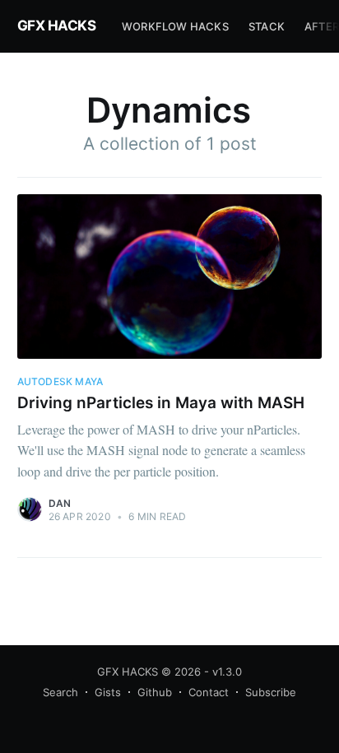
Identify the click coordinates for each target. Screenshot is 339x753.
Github (154, 692)
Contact (208, 692)
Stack (266, 26)
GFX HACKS (56, 25)
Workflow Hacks (175, 26)
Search (60, 692)
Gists (108, 692)
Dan (60, 503)
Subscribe (270, 692)
